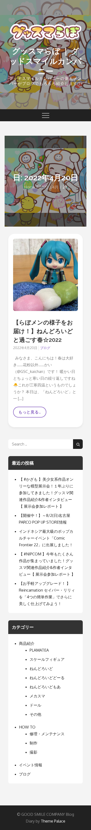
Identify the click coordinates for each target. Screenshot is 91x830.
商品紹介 (26, 643)
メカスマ (37, 696)
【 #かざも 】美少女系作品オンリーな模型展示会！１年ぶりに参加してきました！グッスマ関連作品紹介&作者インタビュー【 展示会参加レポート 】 (46, 493)
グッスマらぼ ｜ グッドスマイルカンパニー (45, 61)
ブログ (45, 348)
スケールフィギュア (47, 659)
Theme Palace (53, 821)
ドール (35, 705)
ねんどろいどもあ (45, 686)
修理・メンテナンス (47, 733)
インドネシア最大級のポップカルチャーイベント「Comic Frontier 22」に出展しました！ (46, 538)
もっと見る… (29, 414)
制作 (33, 743)
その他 (35, 714)
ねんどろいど (41, 668)
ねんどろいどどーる (47, 677)
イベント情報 (30, 765)
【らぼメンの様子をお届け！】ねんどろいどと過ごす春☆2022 (43, 331)
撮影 (33, 752)
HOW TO (27, 727)
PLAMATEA (39, 650)
